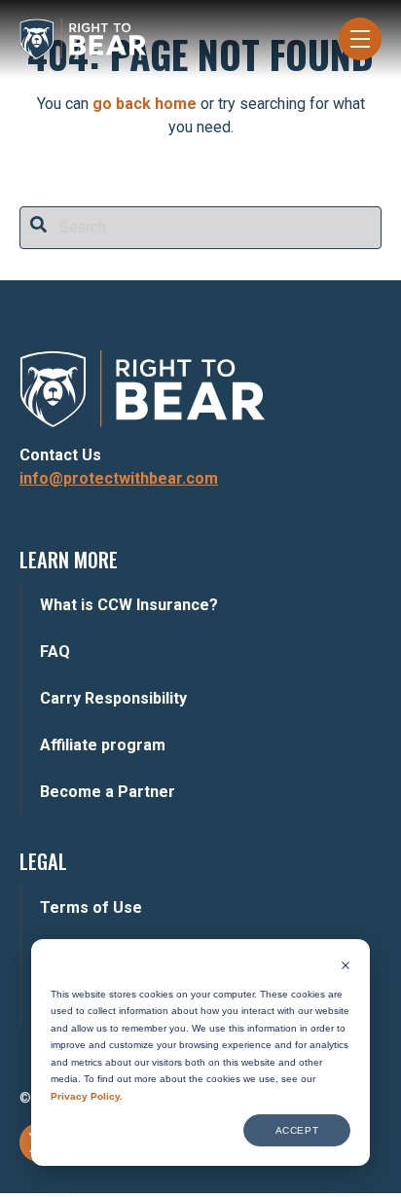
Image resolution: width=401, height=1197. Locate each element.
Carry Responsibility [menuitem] (113, 698)
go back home (144, 103)
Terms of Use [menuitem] (91, 907)
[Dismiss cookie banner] (345, 967)
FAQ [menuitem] (55, 651)
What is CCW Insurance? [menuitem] (129, 605)
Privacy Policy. (87, 1096)
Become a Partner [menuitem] (107, 791)
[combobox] (200, 227)
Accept (297, 1130)
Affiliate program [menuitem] (102, 745)
